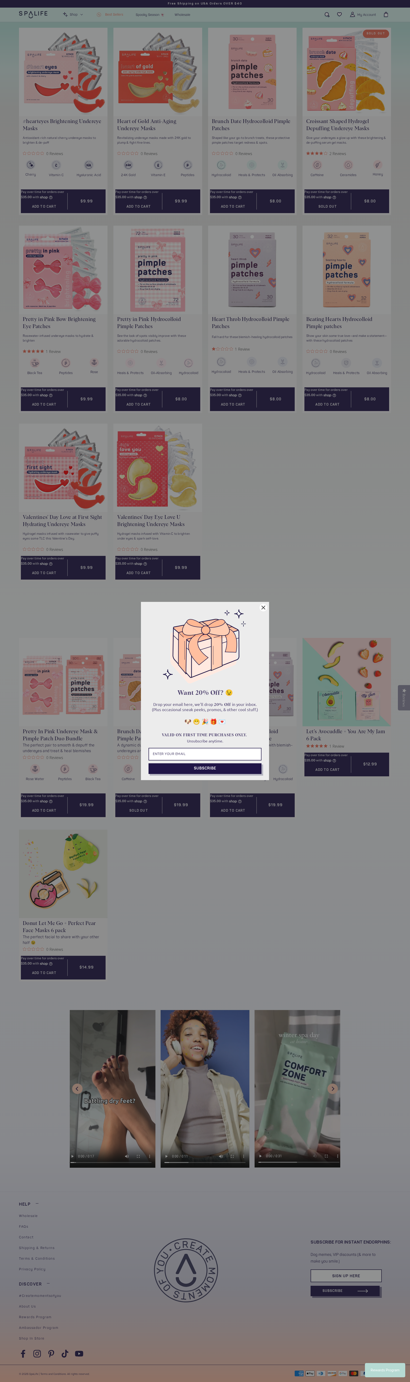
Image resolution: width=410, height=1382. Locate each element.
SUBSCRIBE (205, 768)
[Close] (263, 607)
